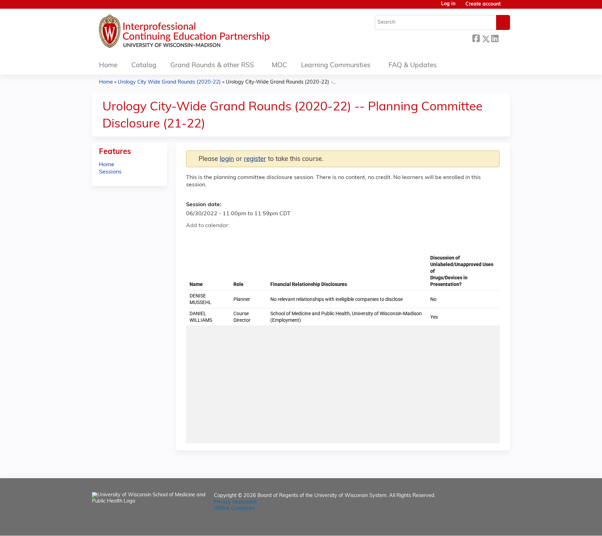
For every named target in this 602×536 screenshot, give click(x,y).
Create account (483, 4)
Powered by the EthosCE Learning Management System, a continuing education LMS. (485, 524)
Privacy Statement (235, 502)
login (227, 159)
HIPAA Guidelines (234, 508)
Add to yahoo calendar (209, 238)
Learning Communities (336, 65)
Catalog (143, 65)
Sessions (110, 172)
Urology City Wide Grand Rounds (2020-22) (169, 82)
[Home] (205, 33)
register (255, 159)
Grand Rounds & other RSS (212, 65)
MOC (279, 65)
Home (108, 65)
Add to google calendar (193, 238)
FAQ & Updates (412, 65)
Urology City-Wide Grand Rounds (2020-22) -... (280, 82)
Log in (448, 4)
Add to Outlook (241, 238)
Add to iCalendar (224, 238)
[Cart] (508, 7)
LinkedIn (494, 37)
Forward (504, 37)
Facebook (475, 37)
